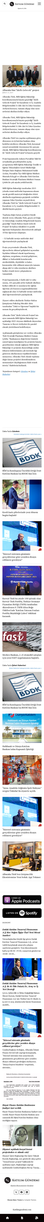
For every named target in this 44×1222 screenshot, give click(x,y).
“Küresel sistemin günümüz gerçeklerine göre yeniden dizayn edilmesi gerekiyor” (19, 556)
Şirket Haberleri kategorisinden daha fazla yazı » (25, 668)
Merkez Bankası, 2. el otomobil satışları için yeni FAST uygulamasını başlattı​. (21, 656)
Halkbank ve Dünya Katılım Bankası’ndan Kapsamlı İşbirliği (18, 748)
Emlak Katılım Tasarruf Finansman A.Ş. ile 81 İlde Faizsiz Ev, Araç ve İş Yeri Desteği (20, 986)
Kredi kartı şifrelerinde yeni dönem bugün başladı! (20, 514)
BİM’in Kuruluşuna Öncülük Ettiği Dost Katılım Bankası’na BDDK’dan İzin (21, 472)
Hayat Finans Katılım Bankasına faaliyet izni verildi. (18, 1106)
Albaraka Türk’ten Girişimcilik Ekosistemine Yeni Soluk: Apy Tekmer (21, 876)
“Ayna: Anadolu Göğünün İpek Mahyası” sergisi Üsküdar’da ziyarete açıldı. (22, 789)
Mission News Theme (14, 1200)
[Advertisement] (22, 35)
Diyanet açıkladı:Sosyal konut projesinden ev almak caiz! (17, 1151)
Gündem (24, 371)
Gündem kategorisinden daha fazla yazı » (28, 434)
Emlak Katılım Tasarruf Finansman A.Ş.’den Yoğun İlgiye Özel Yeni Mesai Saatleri (21, 932)
